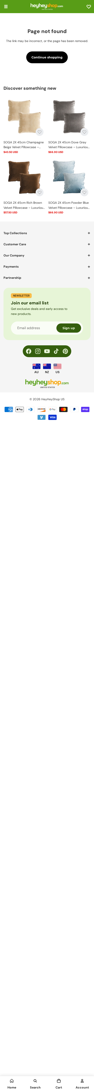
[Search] (35, 1081)
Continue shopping (47, 57)
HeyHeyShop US (52, 399)
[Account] (82, 1081)
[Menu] (6, 6)
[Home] (12, 1081)
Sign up (69, 328)
